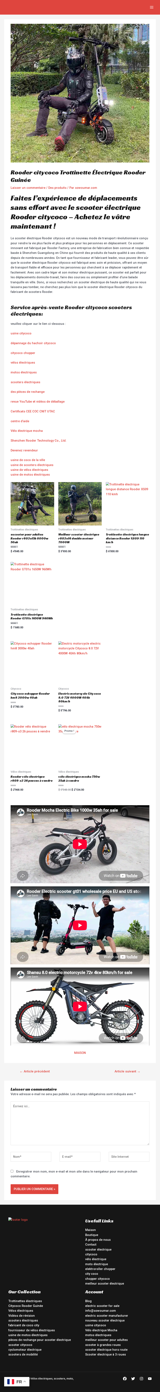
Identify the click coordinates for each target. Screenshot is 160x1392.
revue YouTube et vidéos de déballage (38, 401)
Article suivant (127, 1071)
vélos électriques (23, 362)
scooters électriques (25, 382)
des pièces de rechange (28, 392)
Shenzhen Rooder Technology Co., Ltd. (38, 440)
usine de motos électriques (30, 474)
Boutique (91, 1235)
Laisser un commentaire (28, 188)
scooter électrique (98, 1249)
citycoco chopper (23, 353)
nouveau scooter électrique (105, 1320)
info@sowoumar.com (100, 1311)
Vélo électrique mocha (27, 431)
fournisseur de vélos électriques (31, 1330)
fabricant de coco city (23, 1325)
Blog (88, 1301)
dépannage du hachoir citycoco (33, 343)
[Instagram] (141, 1379)
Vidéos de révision (21, 1316)
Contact (90, 1244)
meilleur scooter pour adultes (106, 1340)
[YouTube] (150, 1379)
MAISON (80, 1053)
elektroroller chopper (100, 1269)
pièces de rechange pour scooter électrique (39, 1340)
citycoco (91, 1254)
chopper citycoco (97, 1279)
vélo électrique (95, 1259)
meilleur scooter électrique (104, 1283)
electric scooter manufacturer (106, 1316)
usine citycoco (21, 333)
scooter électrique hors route (106, 1350)
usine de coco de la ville (28, 460)
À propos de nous (98, 1240)
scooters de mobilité (23, 1354)
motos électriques (24, 372)
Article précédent (35, 1071)
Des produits (57, 188)
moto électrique (96, 1264)
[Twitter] (133, 1379)
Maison (90, 1230)
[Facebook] (125, 1379)
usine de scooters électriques (32, 465)
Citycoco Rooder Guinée (25, 1306)
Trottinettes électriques (25, 1301)
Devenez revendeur (24, 450)
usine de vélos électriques (29, 470)
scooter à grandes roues (103, 1345)
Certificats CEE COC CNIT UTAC (33, 411)
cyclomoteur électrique (24, 1350)
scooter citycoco (20, 1345)
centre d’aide (20, 421)
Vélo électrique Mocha (101, 1330)
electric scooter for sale (102, 1306)
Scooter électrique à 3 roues (105, 1354)
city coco (91, 1274)
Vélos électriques (20, 1311)
